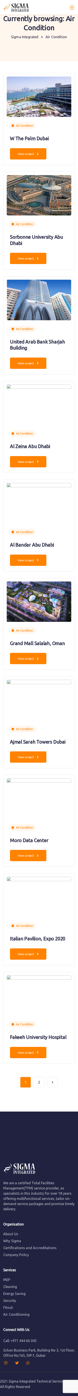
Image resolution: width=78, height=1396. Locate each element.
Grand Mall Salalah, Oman (37, 643)
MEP (6, 1280)
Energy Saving (14, 1294)
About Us (10, 1234)
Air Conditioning (16, 1314)
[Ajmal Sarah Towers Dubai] (39, 700)
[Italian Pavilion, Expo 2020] (39, 896)
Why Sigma (12, 1241)
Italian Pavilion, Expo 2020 (37, 938)
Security (9, 1300)
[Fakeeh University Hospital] (39, 995)
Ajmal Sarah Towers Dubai (38, 741)
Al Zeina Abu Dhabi (30, 446)
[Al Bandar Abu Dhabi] (39, 503)
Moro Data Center (29, 840)
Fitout (8, 1307)
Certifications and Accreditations (30, 1248)
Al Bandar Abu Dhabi (32, 544)
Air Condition (24, 125)
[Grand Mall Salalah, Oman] (39, 601)
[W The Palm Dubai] (39, 96)
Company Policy (16, 1255)
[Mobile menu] (72, 7)
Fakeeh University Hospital (38, 1037)
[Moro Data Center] (39, 798)
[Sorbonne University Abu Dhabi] (39, 195)
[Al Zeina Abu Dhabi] (39, 404)
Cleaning (10, 1287)
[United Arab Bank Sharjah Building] (39, 300)
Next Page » (52, 1082)
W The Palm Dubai (29, 138)
